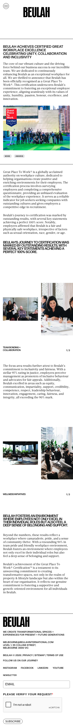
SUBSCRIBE (13, 721)
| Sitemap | (39, 655)
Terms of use (55, 655)
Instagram (10, 668)
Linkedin (43, 668)
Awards (19, 156)
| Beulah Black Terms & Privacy (34, 656)
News (7, 156)
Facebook (27, 668)
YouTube (58, 668)
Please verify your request (28, 694)
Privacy (28, 655)
